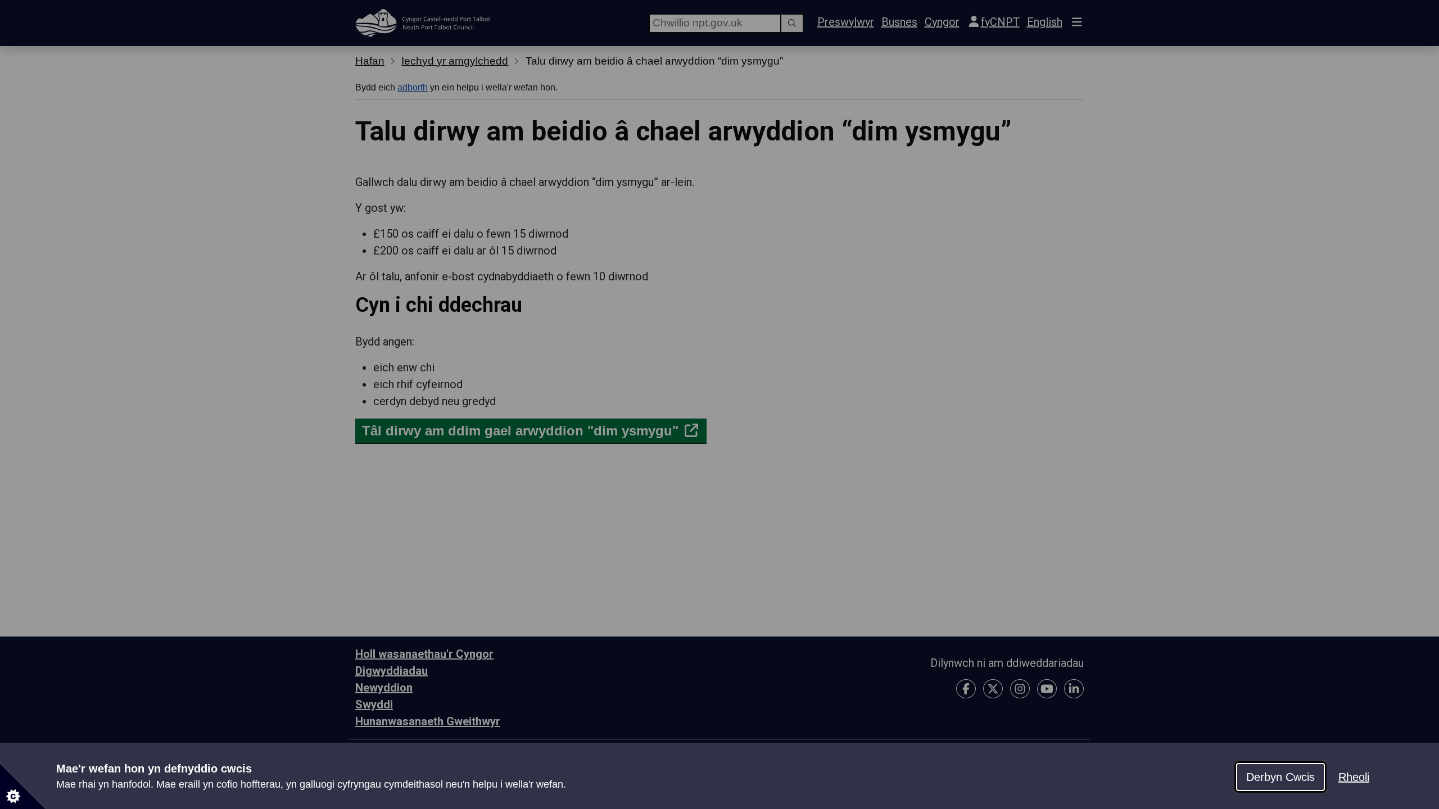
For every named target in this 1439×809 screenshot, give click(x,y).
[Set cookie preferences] (22, 786)
